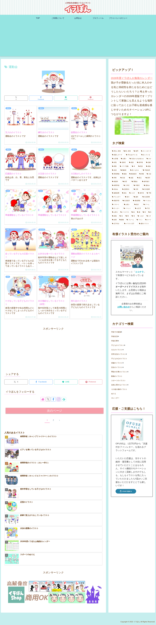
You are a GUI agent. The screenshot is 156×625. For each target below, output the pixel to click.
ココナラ (139, 272)
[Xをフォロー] (48, 399)
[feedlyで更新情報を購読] (64, 399)
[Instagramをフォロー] (58, 399)
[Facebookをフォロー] (53, 399)
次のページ (54, 410)
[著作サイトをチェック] (43, 399)
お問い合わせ (123, 307)
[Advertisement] (78, 40)
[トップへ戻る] (152, 621)
